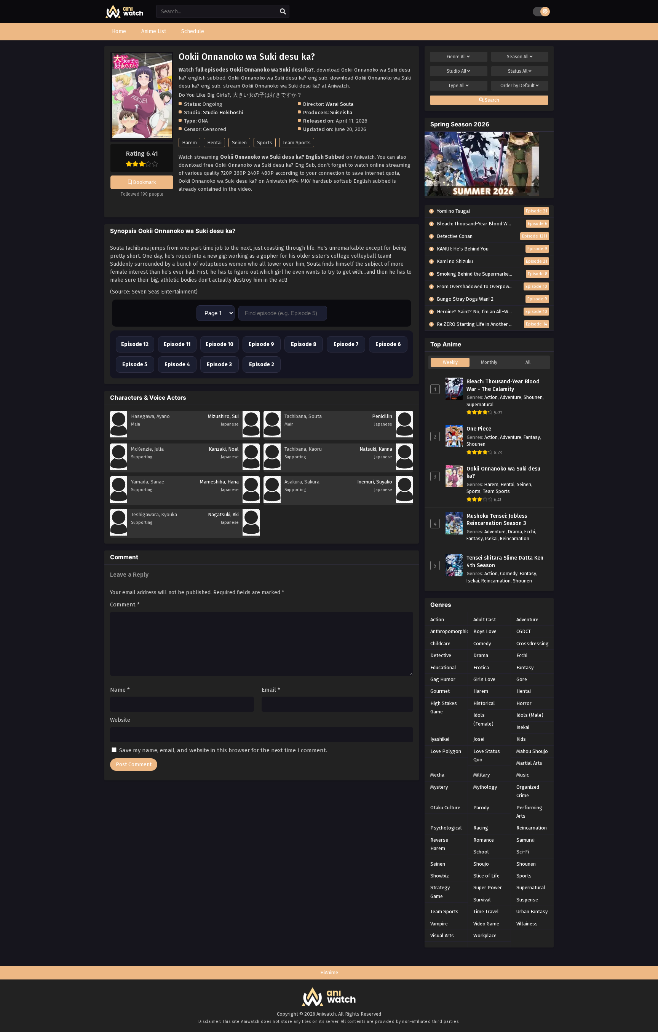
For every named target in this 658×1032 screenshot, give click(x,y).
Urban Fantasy (532, 911)
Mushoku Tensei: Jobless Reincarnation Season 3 (496, 520)
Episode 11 (177, 344)
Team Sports (297, 142)
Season (518, 56)
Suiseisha (341, 112)
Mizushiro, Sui (223, 416)
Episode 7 (346, 344)
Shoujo (481, 864)
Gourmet (440, 691)
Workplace (485, 935)
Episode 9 (261, 344)
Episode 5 (134, 364)
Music (522, 775)
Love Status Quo (486, 755)
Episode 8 (303, 344)
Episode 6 (388, 344)
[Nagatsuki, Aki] (251, 534)
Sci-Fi (522, 852)
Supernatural (480, 404)
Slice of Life (486, 876)
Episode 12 (135, 344)
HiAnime (329, 972)
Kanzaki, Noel (224, 449)
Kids (521, 739)
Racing (480, 828)
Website (120, 719)
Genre (456, 56)
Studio (456, 71)
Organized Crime (527, 791)
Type (456, 85)
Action (491, 397)
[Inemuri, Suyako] (404, 501)
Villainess (527, 924)
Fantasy (532, 437)
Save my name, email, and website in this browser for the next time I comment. (223, 750)
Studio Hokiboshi (223, 112)
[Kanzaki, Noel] (251, 468)
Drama (515, 531)
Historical (484, 703)
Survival (482, 900)
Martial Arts (529, 763)
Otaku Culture (445, 807)
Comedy (508, 573)
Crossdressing (532, 643)
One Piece (478, 429)
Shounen (533, 397)
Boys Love (485, 631)
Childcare (440, 643)
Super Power (487, 887)
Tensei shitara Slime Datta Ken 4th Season (504, 562)
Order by (517, 85)
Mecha (437, 775)
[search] (283, 12)
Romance (483, 840)
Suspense (527, 900)
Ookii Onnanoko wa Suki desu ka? (503, 473)
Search (491, 100)
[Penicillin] (404, 435)
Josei (478, 739)
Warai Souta (339, 104)
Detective (440, 655)
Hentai (214, 142)
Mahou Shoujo (532, 751)
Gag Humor (442, 679)
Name (120, 689)
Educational (443, 667)
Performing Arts (529, 812)
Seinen (239, 142)
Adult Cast (484, 619)
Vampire (439, 924)
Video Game (486, 924)
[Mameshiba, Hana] (251, 501)
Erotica (481, 667)
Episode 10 (219, 344)
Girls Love (484, 679)
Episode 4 (177, 364)
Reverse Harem (439, 844)
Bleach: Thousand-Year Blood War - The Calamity (503, 385)
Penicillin (382, 416)
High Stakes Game (443, 707)
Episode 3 (219, 364)
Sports (264, 142)
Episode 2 (261, 364)
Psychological (446, 828)
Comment (125, 604)
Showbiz (439, 876)
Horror (524, 703)
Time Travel (486, 911)
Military (481, 775)
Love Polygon (445, 751)
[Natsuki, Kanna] (404, 468)
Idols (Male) (529, 715)
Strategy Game (440, 892)
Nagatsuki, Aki (223, 514)
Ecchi (529, 531)
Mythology (485, 787)
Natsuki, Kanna (375, 449)
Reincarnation (514, 538)
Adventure (510, 397)
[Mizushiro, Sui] (251, 435)
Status (517, 71)
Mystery (439, 787)
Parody (481, 807)
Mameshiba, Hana (219, 482)
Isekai (491, 538)
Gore (521, 679)
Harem (189, 142)
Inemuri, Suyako (374, 482)
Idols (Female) (483, 719)
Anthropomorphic (449, 631)
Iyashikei (439, 739)
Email (271, 689)
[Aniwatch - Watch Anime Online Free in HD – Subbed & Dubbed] (124, 16)
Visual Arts (442, 935)
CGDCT (523, 631)
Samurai (525, 840)
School (481, 852)
